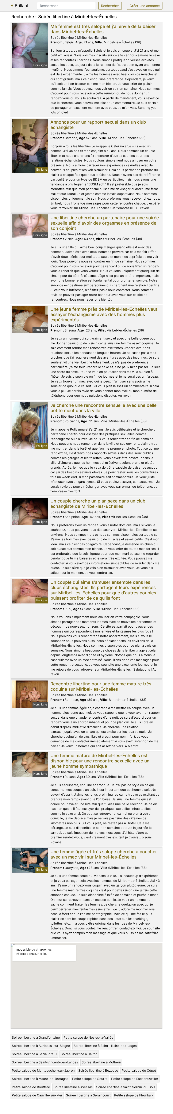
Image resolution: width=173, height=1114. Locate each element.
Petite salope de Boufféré (31, 1087)
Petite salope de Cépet (139, 1070)
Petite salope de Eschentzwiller (134, 1079)
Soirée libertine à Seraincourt (88, 1095)
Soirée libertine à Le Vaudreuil (34, 1054)
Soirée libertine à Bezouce (98, 1070)
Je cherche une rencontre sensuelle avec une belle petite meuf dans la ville (103, 408)
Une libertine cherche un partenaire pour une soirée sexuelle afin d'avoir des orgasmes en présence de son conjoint (104, 223)
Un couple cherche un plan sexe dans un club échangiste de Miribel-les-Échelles (97, 503)
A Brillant (19, 5)
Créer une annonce (145, 6)
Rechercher (110, 6)
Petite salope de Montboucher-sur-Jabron (43, 1070)
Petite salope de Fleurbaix (133, 1095)
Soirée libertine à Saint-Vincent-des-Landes (45, 1062)
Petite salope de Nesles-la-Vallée (88, 1037)
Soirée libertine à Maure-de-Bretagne (40, 1079)
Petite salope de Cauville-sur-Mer (37, 1095)
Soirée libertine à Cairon (79, 1054)
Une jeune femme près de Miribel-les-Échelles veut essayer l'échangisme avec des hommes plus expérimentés (103, 314)
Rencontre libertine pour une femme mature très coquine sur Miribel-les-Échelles (100, 686)
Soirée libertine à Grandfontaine (36, 1037)
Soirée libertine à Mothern (101, 1062)
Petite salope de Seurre (90, 1079)
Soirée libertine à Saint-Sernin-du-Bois (125, 1087)
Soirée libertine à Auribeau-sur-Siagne (41, 1046)
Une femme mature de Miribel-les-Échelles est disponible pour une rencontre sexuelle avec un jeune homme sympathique (99, 761)
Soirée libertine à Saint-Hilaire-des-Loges (105, 1046)
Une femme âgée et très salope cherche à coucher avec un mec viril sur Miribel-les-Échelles (103, 854)
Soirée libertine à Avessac (73, 1087)
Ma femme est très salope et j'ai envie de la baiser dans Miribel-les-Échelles (102, 29)
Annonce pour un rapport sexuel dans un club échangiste (98, 124)
